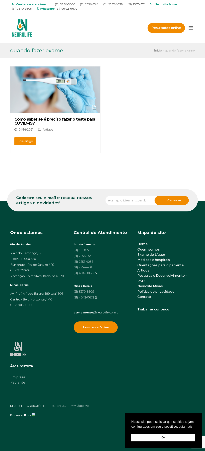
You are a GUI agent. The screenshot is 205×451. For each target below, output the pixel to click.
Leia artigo (25, 141)
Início (158, 50)
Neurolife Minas (150, 286)
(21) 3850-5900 (65, 4)
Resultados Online (96, 327)
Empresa (17, 377)
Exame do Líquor (151, 255)
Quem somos (148, 249)
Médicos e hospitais (153, 260)
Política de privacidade (155, 291)
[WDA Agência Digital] (33, 415)
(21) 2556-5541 (89, 4)
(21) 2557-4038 (113, 4)
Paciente (17, 382)
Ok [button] (163, 437)
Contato (144, 297)
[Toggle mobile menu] (191, 28)
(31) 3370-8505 (22, 8)
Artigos (48, 129)
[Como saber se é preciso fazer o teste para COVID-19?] (55, 111)
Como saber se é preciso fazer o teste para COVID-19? (54, 121)
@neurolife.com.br (97, 312)
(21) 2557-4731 (137, 4)
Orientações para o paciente (160, 265)
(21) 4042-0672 (66, 8)
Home (142, 244)
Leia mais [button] (185, 426)
